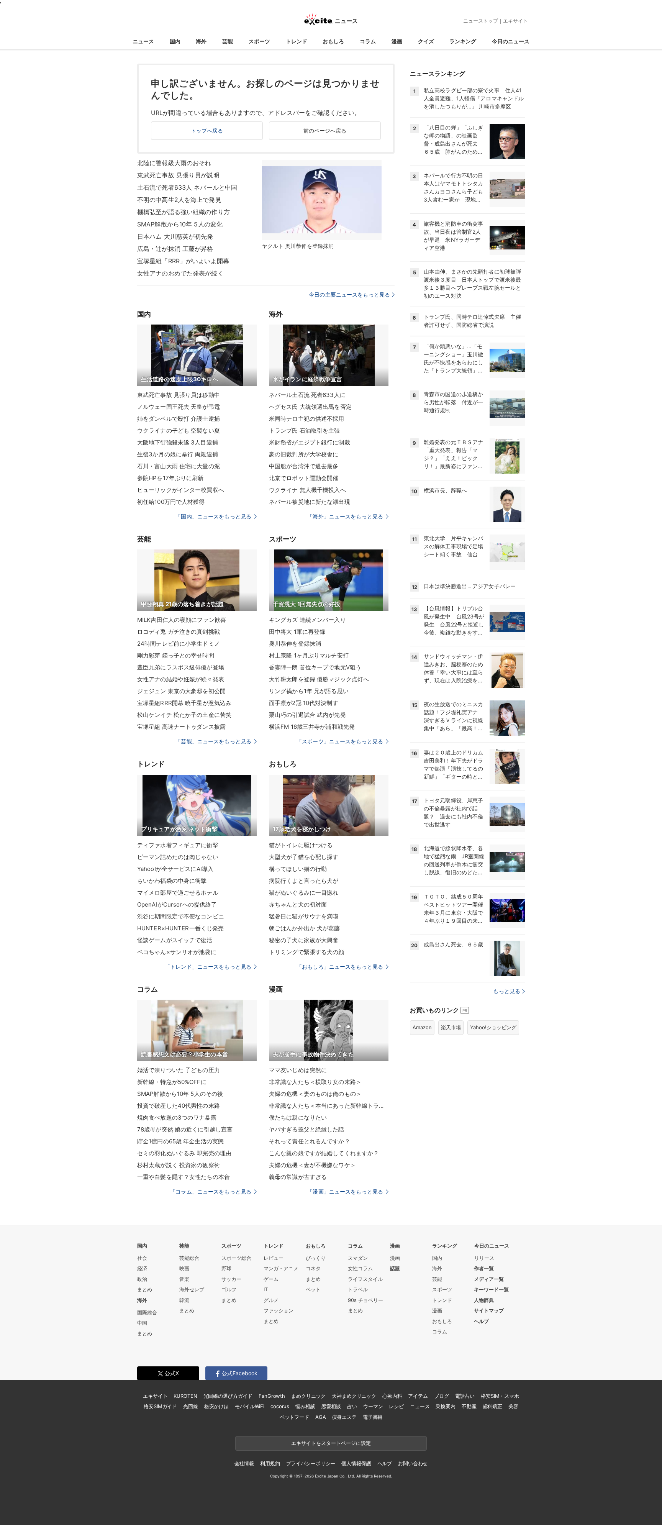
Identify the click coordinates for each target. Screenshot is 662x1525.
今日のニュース (510, 41)
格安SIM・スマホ (500, 1396)
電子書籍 (372, 1417)
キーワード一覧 (491, 1289)
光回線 (190, 1406)
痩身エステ (344, 1417)
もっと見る (506, 991)
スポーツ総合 (236, 1258)
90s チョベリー (365, 1300)
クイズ (426, 41)
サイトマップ (489, 1310)
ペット (313, 1289)
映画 (184, 1268)
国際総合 (147, 1312)
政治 (142, 1279)
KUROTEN (185, 1396)
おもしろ (333, 41)
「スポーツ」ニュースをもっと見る (340, 741)
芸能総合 (189, 1258)
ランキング (462, 41)
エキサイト (515, 21)
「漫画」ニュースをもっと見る (345, 1191)
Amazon (422, 1027)
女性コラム (360, 1268)
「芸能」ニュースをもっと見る (213, 741)
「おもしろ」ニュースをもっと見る (340, 966)
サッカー (231, 1279)
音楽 (184, 1279)
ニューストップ (480, 21)
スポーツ (259, 41)
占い (352, 1406)
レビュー (273, 1258)
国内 (175, 41)
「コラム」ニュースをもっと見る (210, 1191)
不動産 (469, 1406)
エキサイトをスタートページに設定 (331, 1443)
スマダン (358, 1258)
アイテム (418, 1396)
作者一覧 (484, 1268)
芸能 (227, 41)
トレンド (296, 41)
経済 (142, 1268)
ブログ (441, 1396)
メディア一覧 (489, 1279)
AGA (320, 1417)
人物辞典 (484, 1300)
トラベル (358, 1289)
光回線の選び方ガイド (228, 1396)
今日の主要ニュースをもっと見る (349, 294)
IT (266, 1289)
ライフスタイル (365, 1279)
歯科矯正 (492, 1406)
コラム (368, 41)
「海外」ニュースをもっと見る (345, 516)
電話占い (465, 1396)
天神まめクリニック (354, 1396)
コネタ (313, 1268)
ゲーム (271, 1279)
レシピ (396, 1406)
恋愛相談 (331, 1406)
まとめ (144, 1289)
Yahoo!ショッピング (493, 1027)
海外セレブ (191, 1289)
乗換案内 (445, 1406)
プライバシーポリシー (311, 1463)
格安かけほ (216, 1406)
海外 (201, 41)
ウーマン (373, 1406)
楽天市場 (451, 1027)
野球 (226, 1268)
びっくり (316, 1258)
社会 (142, 1258)
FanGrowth (272, 1396)
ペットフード (294, 1417)
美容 (513, 1406)
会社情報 (244, 1463)
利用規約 (270, 1463)
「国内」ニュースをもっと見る (213, 516)
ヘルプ (481, 1321)
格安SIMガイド (160, 1406)
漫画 (397, 41)
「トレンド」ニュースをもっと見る (208, 966)
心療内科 (392, 1396)
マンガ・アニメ (281, 1268)
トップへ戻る (207, 130)
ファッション (278, 1310)
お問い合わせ (413, 1463)
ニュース (143, 41)
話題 (395, 1268)
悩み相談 (305, 1406)
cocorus (279, 1406)
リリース (484, 1258)
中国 (142, 1323)
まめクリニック (308, 1396)
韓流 (184, 1300)
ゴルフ (228, 1289)
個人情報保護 (356, 1463)
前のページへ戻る (325, 130)
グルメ (271, 1300)
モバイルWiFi (249, 1406)
